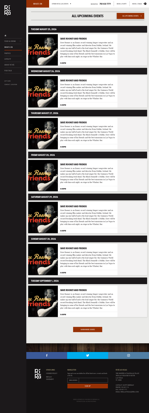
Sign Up (88, 386)
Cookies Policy (51, 373)
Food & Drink (10, 41)
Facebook (46, 355)
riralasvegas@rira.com (130, 392)
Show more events (88, 329)
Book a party (122, 4)
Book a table (137, 4)
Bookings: (101, 3)
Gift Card (7, 81)
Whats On (8, 47)
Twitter (87, 355)
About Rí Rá (9, 65)
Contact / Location (10, 84)
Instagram (128, 355)
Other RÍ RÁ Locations (60, 4)
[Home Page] (7, 12)
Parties (7, 53)
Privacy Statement (50, 378)
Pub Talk (8, 70)
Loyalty (7, 59)
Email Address (73, 380)
